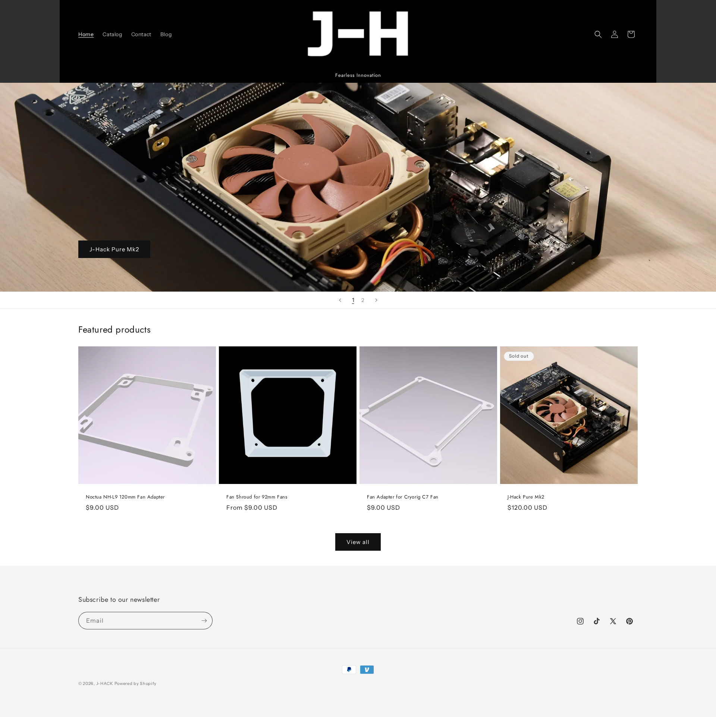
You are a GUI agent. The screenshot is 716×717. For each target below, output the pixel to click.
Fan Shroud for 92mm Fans (256, 497)
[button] (598, 34)
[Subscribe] (204, 620)
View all (358, 541)
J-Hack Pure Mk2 (114, 249)
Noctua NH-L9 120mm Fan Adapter (125, 497)
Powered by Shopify (135, 683)
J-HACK (104, 683)
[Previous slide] (340, 300)
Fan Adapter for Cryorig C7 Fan (403, 497)
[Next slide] (376, 300)
